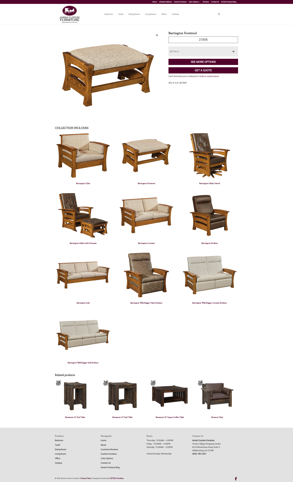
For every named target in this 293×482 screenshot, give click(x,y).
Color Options (193, 2)
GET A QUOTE (203, 70)
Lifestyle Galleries (165, 2)
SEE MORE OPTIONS (203, 61)
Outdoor (175, 14)
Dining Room (134, 14)
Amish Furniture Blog (228, 2)
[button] (157, 35)
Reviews (206, 2)
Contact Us (215, 2)
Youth (120, 14)
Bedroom (109, 14)
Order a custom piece (209, 76)
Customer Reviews (109, 449)
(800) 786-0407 (199, 454)
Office (164, 14)
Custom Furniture (180, 2)
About (154, 2)
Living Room (150, 14)
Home (103, 440)
